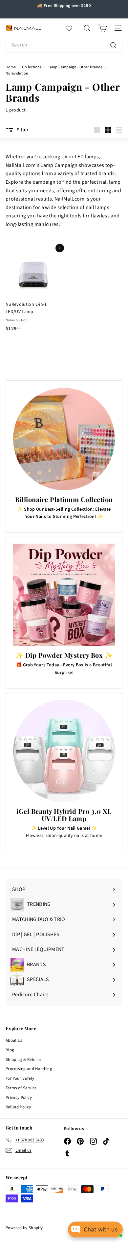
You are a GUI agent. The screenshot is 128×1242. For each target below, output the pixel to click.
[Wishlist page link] (72, 28)
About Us (14, 1040)
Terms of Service (21, 1088)
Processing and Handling (29, 1069)
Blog (10, 1050)
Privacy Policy (19, 1097)
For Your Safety (20, 1078)
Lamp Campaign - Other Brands (75, 67)
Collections (32, 67)
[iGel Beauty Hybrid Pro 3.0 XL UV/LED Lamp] (64, 751)
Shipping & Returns (23, 1060)
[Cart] (102, 28)
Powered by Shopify (24, 1228)
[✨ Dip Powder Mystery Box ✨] (64, 595)
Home (11, 67)
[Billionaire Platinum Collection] (64, 439)
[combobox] (64, 45)
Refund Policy (18, 1107)
